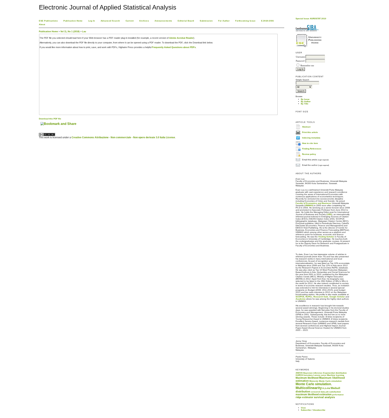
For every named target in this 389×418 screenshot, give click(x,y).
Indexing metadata (311, 137)
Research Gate (320, 297)
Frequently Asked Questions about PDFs (174, 47)
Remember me (307, 65)
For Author (224, 21)
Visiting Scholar (326, 237)
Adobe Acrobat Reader (181, 38)
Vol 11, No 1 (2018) (70, 31)
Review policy (309, 154)
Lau (84, 31)
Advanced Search (110, 21)
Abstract (306, 126)
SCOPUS (300, 297)
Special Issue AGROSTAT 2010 (311, 18)
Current (130, 21)
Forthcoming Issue (245, 21)
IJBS (329, 214)
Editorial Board (186, 21)
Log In (91, 21)
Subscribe (306, 410)
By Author (306, 101)
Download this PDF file (50, 119)
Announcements (163, 21)
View (303, 408)
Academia (301, 299)
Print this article (310, 132)
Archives (144, 21)
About (42, 24)
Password (300, 61)
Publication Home (72, 21)
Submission (206, 21)
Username (300, 57)
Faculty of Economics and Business (313, 203)
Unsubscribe (319, 410)
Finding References (311, 148)
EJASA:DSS (267, 21)
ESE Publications (48, 21)
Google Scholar (337, 297)
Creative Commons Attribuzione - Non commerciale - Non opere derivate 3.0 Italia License (123, 137)
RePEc (309, 297)
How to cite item (310, 143)
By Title (304, 104)
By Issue (305, 99)
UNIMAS (309, 205)
